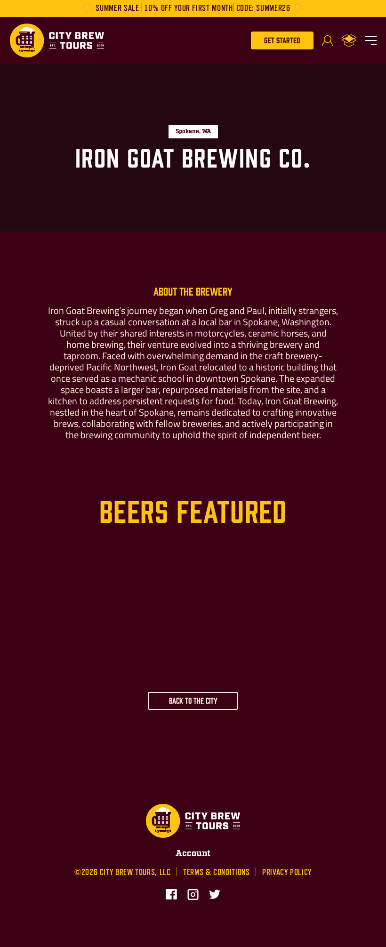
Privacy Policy (287, 872)
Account (193, 854)
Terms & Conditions (216, 872)
